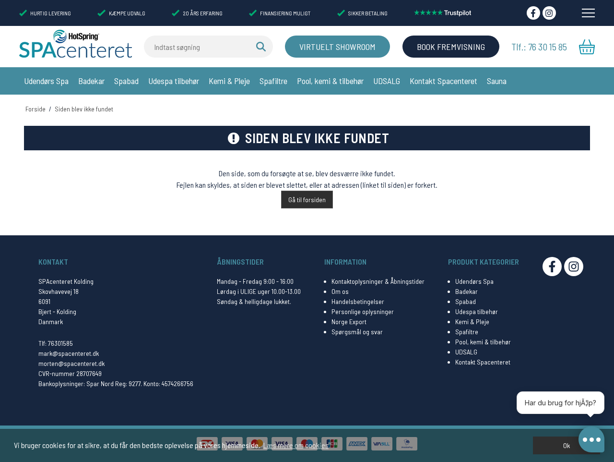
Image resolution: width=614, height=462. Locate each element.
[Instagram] (549, 13)
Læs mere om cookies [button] (296, 445)
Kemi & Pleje (229, 80)
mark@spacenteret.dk (68, 353)
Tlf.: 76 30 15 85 (539, 46)
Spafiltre (273, 80)
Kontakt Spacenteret (443, 80)
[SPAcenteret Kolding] (75, 43)
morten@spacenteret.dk (71, 363)
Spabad (126, 80)
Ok (566, 445)
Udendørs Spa (46, 80)
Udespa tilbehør (173, 80)
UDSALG (386, 80)
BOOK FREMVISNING (451, 46)
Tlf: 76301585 (55, 343)
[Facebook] (533, 13)
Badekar (91, 80)
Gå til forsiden (307, 199)
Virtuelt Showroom (337, 46)
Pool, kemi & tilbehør (330, 80)
